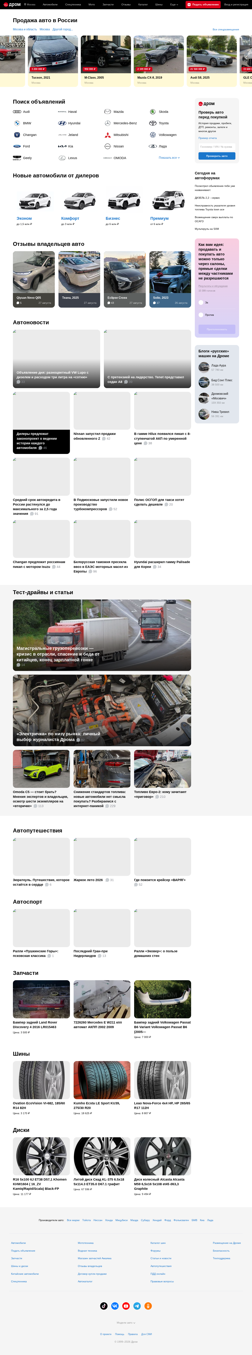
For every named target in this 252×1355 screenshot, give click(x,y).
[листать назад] (11, 61)
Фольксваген (181, 1220)
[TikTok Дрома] (104, 1306)
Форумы (155, 1250)
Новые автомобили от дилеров (56, 175)
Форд (167, 1220)
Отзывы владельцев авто (48, 244)
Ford (34, 146)
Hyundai (79, 123)
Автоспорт (27, 902)
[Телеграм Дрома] (137, 1306)
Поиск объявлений (39, 102)
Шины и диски (19, 1266)
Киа (202, 1220)
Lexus (79, 158)
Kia (79, 146)
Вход (236, 4)
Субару (145, 1220)
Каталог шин (158, 1242)
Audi (34, 112)
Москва (31, 4)
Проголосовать (217, 329)
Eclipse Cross (117, 297)
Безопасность (221, 1250)
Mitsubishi (124, 135)
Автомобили (50, 4)
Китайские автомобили (25, 1273)
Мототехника (86, 1242)
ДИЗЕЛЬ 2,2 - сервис (207, 197)
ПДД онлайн (158, 1273)
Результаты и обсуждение (213, 286)
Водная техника (87, 1250)
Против (209, 314)
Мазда (134, 1220)
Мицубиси (121, 1220)
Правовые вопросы (162, 1281)
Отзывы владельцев (90, 1266)
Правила (133, 1334)
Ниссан (98, 1220)
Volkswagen (170, 135)
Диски (21, 1130)
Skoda (170, 112)
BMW (34, 123)
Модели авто (124, 1322)
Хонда (109, 1220)
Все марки (73, 1220)
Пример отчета (208, 138)
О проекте (105, 1334)
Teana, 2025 (70, 297)
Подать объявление (23, 1250)
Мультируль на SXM (207, 228)
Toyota (170, 123)
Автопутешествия (37, 830)
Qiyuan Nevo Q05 (29, 297)
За (206, 302)
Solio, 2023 (160, 297)
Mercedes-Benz (124, 123)
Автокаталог (85, 1281)
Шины (159, 4)
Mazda (124, 112)
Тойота (86, 1220)
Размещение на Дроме (227, 1242)
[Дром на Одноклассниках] (148, 1306)
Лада (170, 146)
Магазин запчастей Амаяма (94, 1258)
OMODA (124, 158)
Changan (34, 135)
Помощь (119, 1334)
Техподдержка (221, 1258)
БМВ (194, 1220)
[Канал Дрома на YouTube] (126, 1306)
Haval (79, 112)
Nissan (124, 146)
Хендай (157, 1220)
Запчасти (108, 4)
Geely (34, 158)
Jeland (79, 135)
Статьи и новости (161, 1258)
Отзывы (126, 4)
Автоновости (31, 322)
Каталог (143, 4)
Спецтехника (19, 1281)
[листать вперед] (241, 61)
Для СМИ (146, 1334)
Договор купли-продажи (92, 1273)
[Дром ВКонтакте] (115, 1306)
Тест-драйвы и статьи (43, 592)
